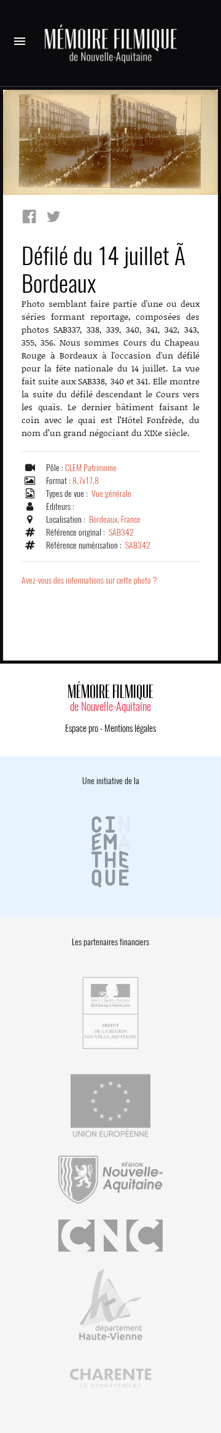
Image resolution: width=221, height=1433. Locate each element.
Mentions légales (130, 728)
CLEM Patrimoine (91, 468)
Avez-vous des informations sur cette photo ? (89, 580)
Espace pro (81, 728)
